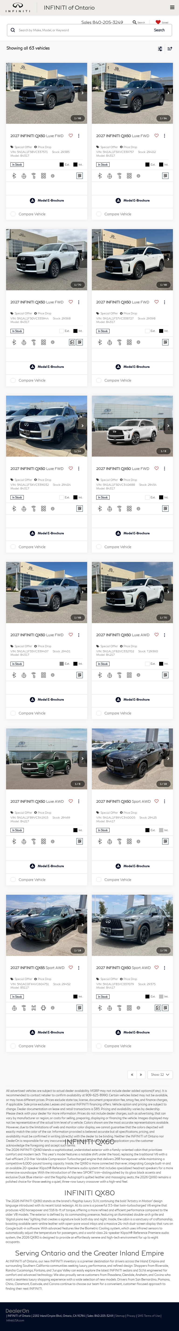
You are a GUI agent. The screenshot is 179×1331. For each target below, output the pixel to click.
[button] (82, 93)
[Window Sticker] (79, 176)
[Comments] (72, 342)
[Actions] (79, 136)
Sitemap (120, 1315)
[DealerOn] (17, 1310)
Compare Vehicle (32, 214)
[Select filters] (160, 48)
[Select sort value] (168, 48)
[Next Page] (140, 1075)
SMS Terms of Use (149, 1315)
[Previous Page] (132, 1075)
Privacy (131, 1315)
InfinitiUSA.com (15, 1320)
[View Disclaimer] (53, 176)
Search (159, 30)
